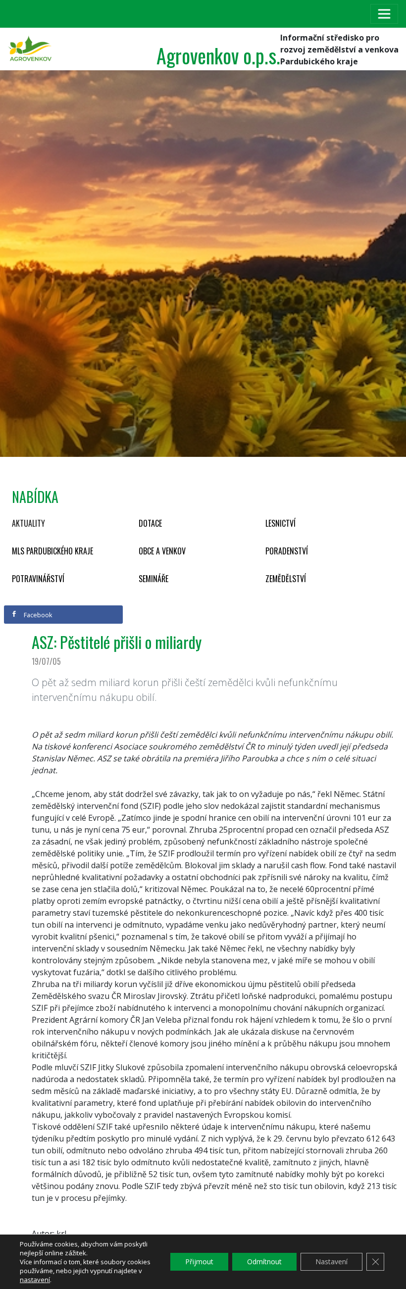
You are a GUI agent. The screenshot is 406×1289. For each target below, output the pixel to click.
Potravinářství (38, 579)
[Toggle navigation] (384, 14)
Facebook (37, 614)
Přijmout (199, 1261)
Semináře (153, 579)
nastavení (35, 1279)
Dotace (150, 523)
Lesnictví (280, 523)
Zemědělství (285, 579)
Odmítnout (264, 1261)
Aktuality (28, 523)
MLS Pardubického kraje (52, 551)
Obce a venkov (162, 551)
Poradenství (286, 551)
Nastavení (331, 1261)
